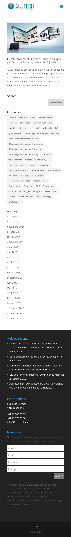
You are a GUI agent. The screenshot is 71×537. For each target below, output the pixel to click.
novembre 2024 (15, 226)
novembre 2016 (15, 313)
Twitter (11, 196)
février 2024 (13, 236)
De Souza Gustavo (21, 62)
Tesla (47, 191)
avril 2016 (12, 318)
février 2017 (13, 298)
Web (53, 62)
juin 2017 (12, 282)
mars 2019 (13, 267)
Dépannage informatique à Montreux (25, 144)
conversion (25, 122)
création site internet (18, 128)
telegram (37, 191)
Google (28, 159)
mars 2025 (13, 221)
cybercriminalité (50, 128)
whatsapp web (15, 201)
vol (38, 196)
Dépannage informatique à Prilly (23, 154)
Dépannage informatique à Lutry (23, 138)
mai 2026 (12, 216)
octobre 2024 (14, 231)
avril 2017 (12, 293)
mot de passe (54, 170)
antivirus (23, 117)
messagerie (44, 165)
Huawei (32, 165)
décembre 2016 (15, 308)
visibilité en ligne (25, 196)
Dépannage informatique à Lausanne (42, 133)
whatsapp (47, 196)
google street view (16, 165)
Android (12, 117)
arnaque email (45, 117)
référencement (40, 180)
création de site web (42, 122)
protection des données (19, 180)
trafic (55, 191)
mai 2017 (12, 287)
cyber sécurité (14, 133)
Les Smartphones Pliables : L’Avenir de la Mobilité (36, 374)
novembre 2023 (15, 241)
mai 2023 (12, 252)
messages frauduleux (18, 170)
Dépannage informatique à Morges (24, 149)
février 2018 (13, 272)
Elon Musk (46, 154)
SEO (38, 186)
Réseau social (14, 186)
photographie (38, 175)
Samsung (28, 186)
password (12, 175)
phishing (24, 175)
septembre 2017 (16, 277)
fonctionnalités (15, 159)
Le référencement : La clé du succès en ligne (34, 59)
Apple (33, 117)
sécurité (12, 191)
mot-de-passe (38, 170)
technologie (24, 191)
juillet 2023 (13, 247)
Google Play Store (43, 159)
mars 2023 (13, 257)
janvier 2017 (14, 303)
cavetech (12, 122)
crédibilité (35, 128)
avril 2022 (12, 262)
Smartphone (49, 186)
